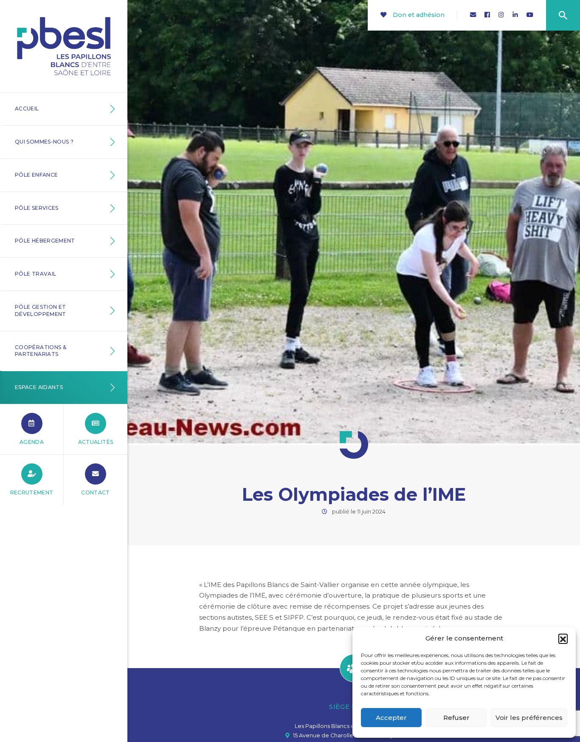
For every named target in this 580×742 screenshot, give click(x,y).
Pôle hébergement (45, 240)
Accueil (27, 108)
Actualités (95, 442)
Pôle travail (35, 274)
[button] (563, 638)
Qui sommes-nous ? (44, 141)
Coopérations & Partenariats (40, 351)
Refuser (456, 718)
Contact (95, 492)
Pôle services (37, 208)
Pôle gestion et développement (40, 310)
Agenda (32, 442)
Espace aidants (39, 387)
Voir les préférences (529, 718)
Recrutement (31, 492)
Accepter (391, 718)
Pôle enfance (36, 175)
